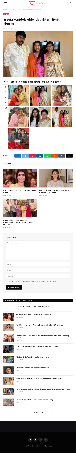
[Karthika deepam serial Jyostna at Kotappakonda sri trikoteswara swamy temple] (8, 391)
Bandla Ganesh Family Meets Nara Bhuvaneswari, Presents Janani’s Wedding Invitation (18, 222)
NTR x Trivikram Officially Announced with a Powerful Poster (37, 346)
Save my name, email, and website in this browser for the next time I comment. (32, 281)
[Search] (71, 3)
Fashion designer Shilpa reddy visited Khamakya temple (35, 400)
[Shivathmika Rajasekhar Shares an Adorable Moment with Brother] (8, 381)
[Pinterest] (5, 102)
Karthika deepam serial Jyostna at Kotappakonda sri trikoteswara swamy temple (43, 389)
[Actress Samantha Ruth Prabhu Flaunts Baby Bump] (20, 178)
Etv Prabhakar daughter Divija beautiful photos (32, 368)
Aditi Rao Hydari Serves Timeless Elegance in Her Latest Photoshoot (55, 191)
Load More (37, 413)
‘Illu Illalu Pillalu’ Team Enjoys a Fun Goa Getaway (33, 357)
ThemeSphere (48, 446)
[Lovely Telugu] (38, 3)
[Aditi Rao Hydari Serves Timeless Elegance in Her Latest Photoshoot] (56, 178)
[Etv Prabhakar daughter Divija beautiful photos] (8, 370)
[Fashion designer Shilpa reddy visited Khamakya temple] (8, 402)
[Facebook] (5, 86)
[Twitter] (5, 92)
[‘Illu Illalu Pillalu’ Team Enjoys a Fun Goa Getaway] (8, 359)
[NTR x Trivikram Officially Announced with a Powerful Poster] (8, 349)
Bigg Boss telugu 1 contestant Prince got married (33, 306)
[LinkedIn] (5, 97)
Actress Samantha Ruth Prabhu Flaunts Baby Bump (19, 191)
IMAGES (6, 14)
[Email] (5, 107)
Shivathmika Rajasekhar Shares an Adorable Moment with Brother (39, 378)
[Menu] (5, 3)
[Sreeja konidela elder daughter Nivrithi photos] (38, 54)
